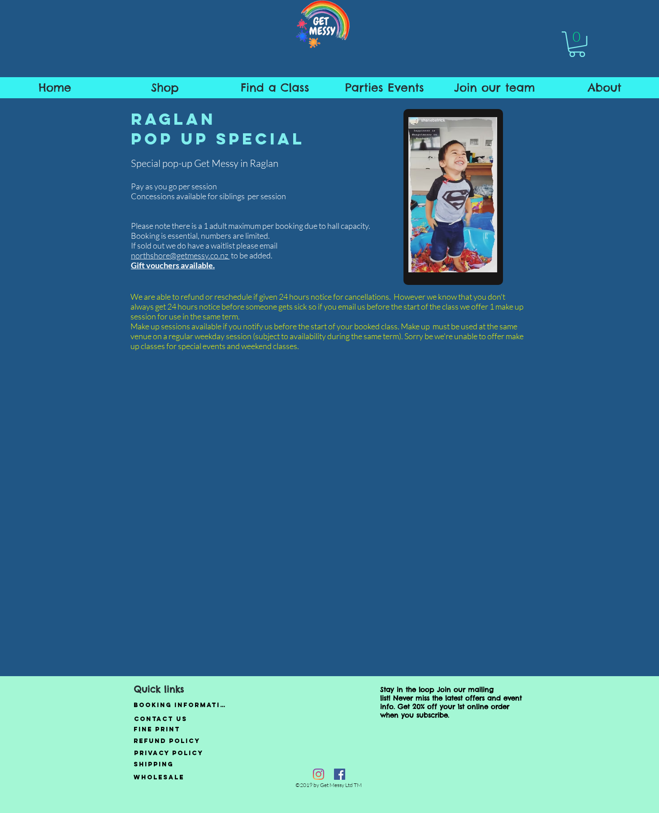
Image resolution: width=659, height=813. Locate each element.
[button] (577, 44)
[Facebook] (339, 774)
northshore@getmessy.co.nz (180, 255)
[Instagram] (318, 774)
